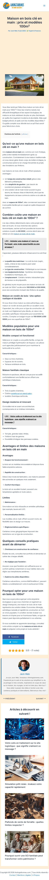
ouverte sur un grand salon (21, 393)
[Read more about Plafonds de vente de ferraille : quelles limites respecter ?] (24, 806)
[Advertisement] (24, 53)
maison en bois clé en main (24, 234)
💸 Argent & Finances (34, 31)
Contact (12, 875)
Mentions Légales (24, 875)
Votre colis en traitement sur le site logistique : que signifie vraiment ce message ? (23, 746)
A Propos (36, 875)
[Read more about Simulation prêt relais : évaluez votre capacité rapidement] (24, 768)
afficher (24, 134)
